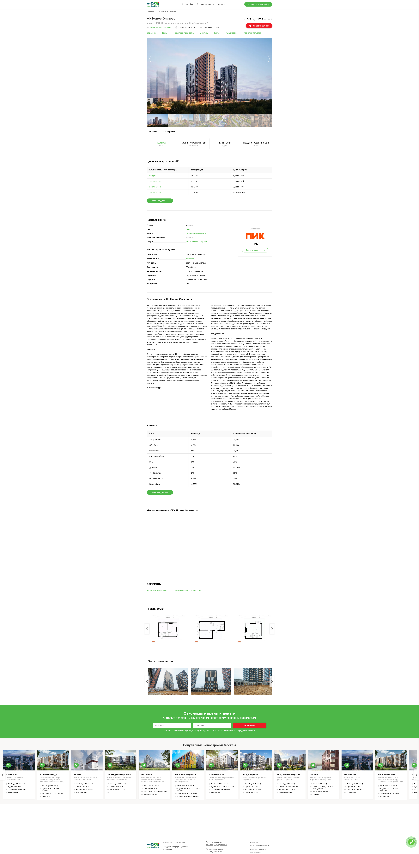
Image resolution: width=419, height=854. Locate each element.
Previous (146, 629)
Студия (152, 176)
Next (272, 629)
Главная (150, 11)
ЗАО (188, 229)
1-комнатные (155, 181)
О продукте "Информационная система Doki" (175, 848)
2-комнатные (155, 187)
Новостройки (187, 4)
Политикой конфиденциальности (240, 731)
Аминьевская (156, 28)
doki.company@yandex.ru (216, 845)
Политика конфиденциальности (259, 843)
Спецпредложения (205, 4)
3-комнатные (155, 192)
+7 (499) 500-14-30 (214, 852)
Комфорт (162, 142)
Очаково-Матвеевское (196, 233)
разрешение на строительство (188, 590)
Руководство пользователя (173, 842)
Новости (221, 4)
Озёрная (167, 28)
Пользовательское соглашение (258, 850)
